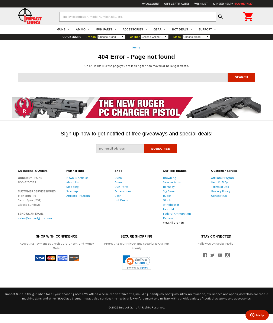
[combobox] (137, 16)
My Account (151, 4)
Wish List (201, 4)
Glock (167, 200)
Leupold (168, 209)
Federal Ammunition (177, 214)
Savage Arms (172, 182)
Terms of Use (220, 187)
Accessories (133, 29)
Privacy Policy (220, 191)
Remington (170, 218)
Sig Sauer (169, 191)
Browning (169, 178)
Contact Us (219, 196)
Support (205, 29)
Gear (157, 29)
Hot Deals (180, 29)
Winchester (171, 205)
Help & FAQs (219, 182)
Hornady (169, 187)
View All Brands (173, 223)
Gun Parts (104, 29)
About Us (72, 182)
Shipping (72, 187)
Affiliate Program (78, 196)
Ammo (81, 29)
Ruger (167, 196)
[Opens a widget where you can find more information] (257, 315)
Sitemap (72, 191)
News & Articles (77, 178)
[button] (136, 262)
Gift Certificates (177, 4)
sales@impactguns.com (35, 218)
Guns (61, 29)
